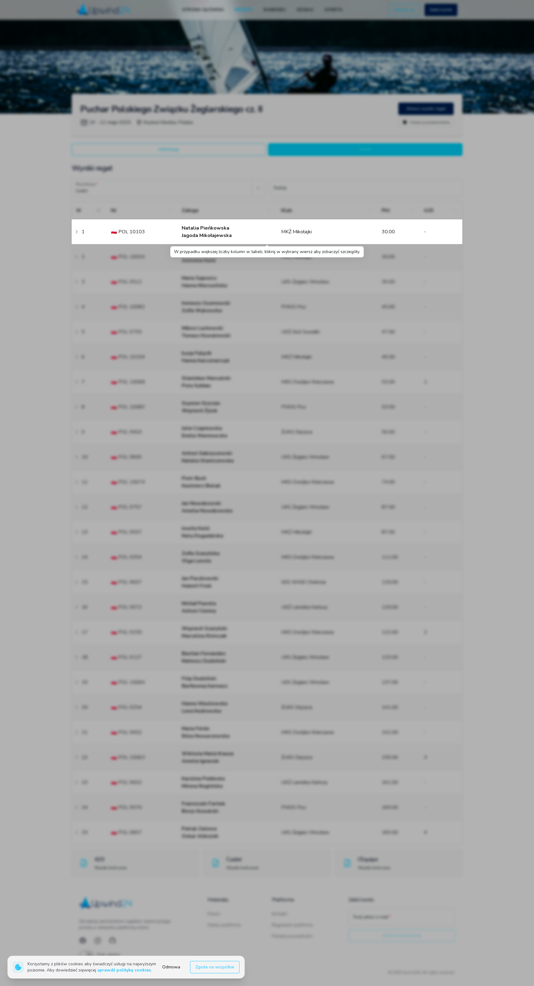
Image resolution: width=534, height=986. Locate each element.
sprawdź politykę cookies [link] (124, 970)
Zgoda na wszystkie (214, 967)
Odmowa (171, 967)
